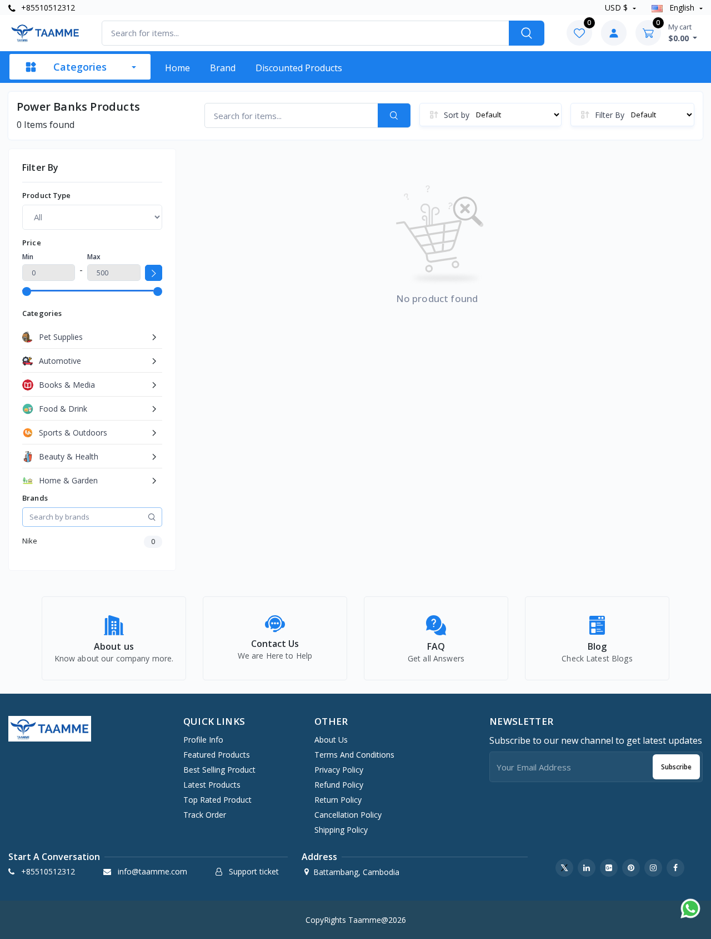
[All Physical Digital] (92, 217)
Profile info (203, 739)
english (682, 7)
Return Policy (338, 799)
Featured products (216, 754)
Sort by (456, 115)
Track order (204, 814)
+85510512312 (47, 7)
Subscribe (676, 767)
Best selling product (219, 769)
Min (27, 256)
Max (94, 256)
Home (177, 68)
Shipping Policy (341, 829)
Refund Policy (338, 784)
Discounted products (299, 68)
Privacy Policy (338, 769)
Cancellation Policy (348, 814)
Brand (223, 68)
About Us (331, 739)
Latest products (212, 784)
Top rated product (217, 799)
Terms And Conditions (354, 754)
